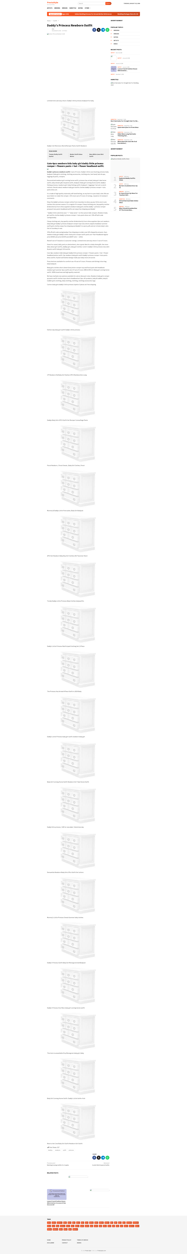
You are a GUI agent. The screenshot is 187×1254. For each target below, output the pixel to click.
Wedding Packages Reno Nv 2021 (101, 14)
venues (49, 1229)
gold (116, 1222)
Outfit (113, 52)
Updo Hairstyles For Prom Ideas (128, 127)
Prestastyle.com (101, 1250)
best (74, 1222)
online (77, 1226)
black (78, 1222)
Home (49, 1240)
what (61, 1229)
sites (117, 1226)
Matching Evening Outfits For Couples (58, 1164)
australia (59, 1222)
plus (91, 1226)
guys (120, 1222)
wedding (116, 30)
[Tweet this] (99, 30)
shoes (104, 1226)
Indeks (79, 1243)
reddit (95, 1226)
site (113, 1226)
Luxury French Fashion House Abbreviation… (127, 69)
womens (75, 1229)
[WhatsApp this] (107, 30)
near (72, 1226)
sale (100, 1226)
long (57, 1226)
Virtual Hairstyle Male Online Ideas (128, 201)
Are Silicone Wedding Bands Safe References (133, 14)
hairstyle (129, 1222)
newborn (57, 1150)
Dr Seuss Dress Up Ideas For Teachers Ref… (128, 194)
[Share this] (94, 30)
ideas (49, 1226)
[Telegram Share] (103, 30)
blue (82, 1222)
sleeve (125, 1226)
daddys (50, 1150)
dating (116, 37)
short (109, 1226)
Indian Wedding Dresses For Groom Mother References (65, 14)
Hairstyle (113, 119)
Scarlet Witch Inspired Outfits (100, 1164)
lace (53, 1226)
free (112, 1222)
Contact (65, 1243)
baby (65, 1222)
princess (71, 1150)
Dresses (121, 191)
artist (49, 1222)
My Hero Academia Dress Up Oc (128, 186)
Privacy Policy (66, 1240)
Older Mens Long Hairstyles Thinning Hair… (127, 135)
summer (131, 1226)
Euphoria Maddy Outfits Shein (127, 179)
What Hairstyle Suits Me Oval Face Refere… (127, 142)
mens (68, 1226)
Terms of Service (82, 1240)
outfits (86, 1226)
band (69, 1222)
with (70, 1229)
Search (108, 3)
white (65, 1229)
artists (116, 40)
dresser (101, 1222)
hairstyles (135, 1222)
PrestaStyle (52, 2)
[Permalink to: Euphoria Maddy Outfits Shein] (125, 166)
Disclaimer (50, 1243)
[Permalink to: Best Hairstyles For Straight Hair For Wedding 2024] (125, 100)
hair (124, 1222)
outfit (64, 1150)
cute (87, 1222)
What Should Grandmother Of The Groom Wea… (128, 209)
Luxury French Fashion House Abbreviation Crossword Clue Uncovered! (56, 1203)
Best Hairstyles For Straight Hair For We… (125, 121)
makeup (62, 1226)
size (121, 1226)
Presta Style (88, 1250)
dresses (116, 34)
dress (116, 44)
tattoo (137, 1226)
